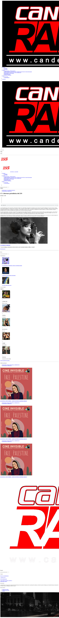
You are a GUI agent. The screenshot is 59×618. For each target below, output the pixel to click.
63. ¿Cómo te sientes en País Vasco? (6, 285)
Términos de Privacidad (5, 590)
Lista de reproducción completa (4, 360)
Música (3, 181)
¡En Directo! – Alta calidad (14, 171)
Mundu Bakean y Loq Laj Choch (9, 73)
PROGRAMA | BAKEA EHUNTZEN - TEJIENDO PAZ (10, 364)
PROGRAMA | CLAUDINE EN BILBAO (8, 190)
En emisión (5, 68)
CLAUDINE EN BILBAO (5, 245)
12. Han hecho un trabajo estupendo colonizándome (9, 275)
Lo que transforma (6, 77)
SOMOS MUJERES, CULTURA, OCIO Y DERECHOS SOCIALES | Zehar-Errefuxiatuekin (18, 71)
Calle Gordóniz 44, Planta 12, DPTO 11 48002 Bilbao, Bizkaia (6, 581)
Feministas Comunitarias (7, 180)
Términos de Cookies (5, 589)
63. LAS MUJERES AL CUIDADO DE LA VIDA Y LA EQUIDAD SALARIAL (12, 265)
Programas (3, 67)
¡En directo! (4, 79)
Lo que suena (6, 76)
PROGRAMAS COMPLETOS (7, 191)
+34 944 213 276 (2, 577)
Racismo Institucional (7, 74)
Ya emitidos (5, 69)
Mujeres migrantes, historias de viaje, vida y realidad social (12, 72)
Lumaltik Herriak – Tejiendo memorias (9, 176)
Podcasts (3, 175)
